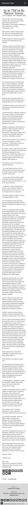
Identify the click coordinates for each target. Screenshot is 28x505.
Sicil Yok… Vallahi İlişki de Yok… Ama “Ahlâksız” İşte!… (14, 494)
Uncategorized (12, 479)
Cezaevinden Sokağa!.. (14, 488)
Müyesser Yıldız (8, 3)
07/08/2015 (9, 15)
